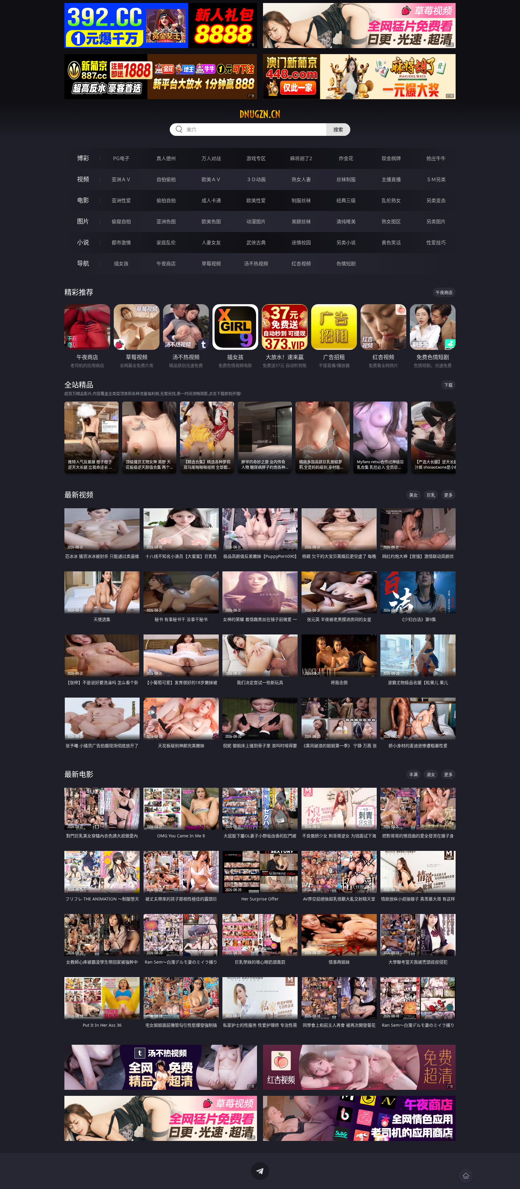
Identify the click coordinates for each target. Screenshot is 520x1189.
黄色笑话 (391, 242)
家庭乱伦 (166, 242)
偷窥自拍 (121, 221)
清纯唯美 (346, 221)
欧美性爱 (256, 200)
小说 (83, 242)
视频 (83, 179)
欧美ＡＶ (211, 179)
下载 (448, 385)
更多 (448, 495)
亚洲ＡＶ (121, 179)
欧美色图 (211, 221)
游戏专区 (256, 158)
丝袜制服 (346, 179)
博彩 (83, 158)
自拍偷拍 (166, 179)
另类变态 (436, 200)
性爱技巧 (436, 242)
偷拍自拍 (166, 200)
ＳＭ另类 (436, 179)
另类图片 (436, 221)
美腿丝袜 (301, 221)
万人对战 (211, 158)
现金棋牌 (391, 158)
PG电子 (121, 158)
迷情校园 (301, 242)
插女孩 (121, 263)
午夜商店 (166, 263)
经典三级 (346, 200)
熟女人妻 (301, 179)
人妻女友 (211, 242)
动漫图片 (256, 221)
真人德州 (166, 158)
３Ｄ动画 (256, 179)
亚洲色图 (166, 221)
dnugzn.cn (260, 114)
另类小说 (346, 242)
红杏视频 (301, 263)
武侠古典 (256, 242)
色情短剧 (346, 263)
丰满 (413, 774)
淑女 (431, 774)
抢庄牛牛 (436, 158)
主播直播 (391, 179)
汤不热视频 (256, 263)
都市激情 (121, 242)
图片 (83, 221)
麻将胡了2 (301, 158)
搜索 (338, 129)
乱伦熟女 (391, 200)
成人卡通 (211, 200)
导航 (83, 263)
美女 (413, 495)
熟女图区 (391, 221)
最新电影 (78, 774)
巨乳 (431, 495)
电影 (83, 200)
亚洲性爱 (121, 200)
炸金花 (346, 158)
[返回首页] (466, 1176)
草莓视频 (211, 263)
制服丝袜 (301, 200)
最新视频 (78, 495)
